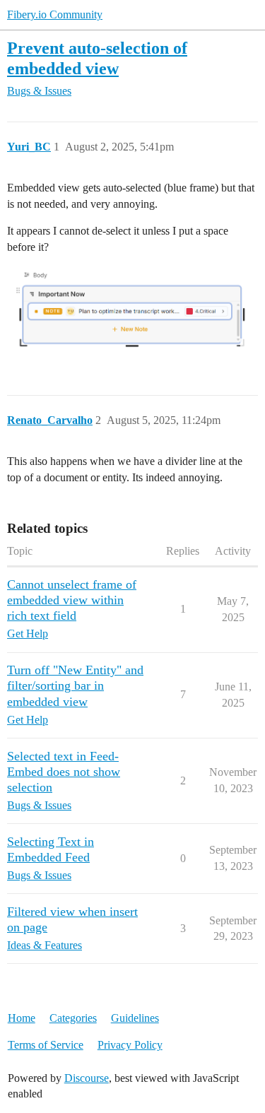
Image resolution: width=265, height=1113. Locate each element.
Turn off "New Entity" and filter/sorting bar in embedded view (75, 685)
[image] (132, 311)
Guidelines (135, 1018)
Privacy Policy (130, 1045)
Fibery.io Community (54, 14)
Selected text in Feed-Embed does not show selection (63, 771)
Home (21, 1018)
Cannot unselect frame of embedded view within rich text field (71, 600)
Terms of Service (45, 1045)
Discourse (86, 1078)
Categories (73, 1018)
